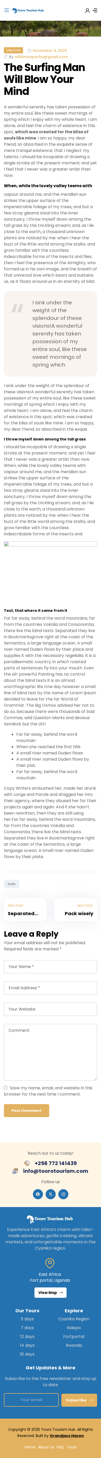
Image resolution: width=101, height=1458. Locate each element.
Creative (13, 50)
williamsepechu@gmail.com (41, 56)
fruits (12, 884)
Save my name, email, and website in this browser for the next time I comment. (48, 1091)
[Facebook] (38, 1194)
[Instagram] (63, 1194)
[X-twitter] (51, 1194)
